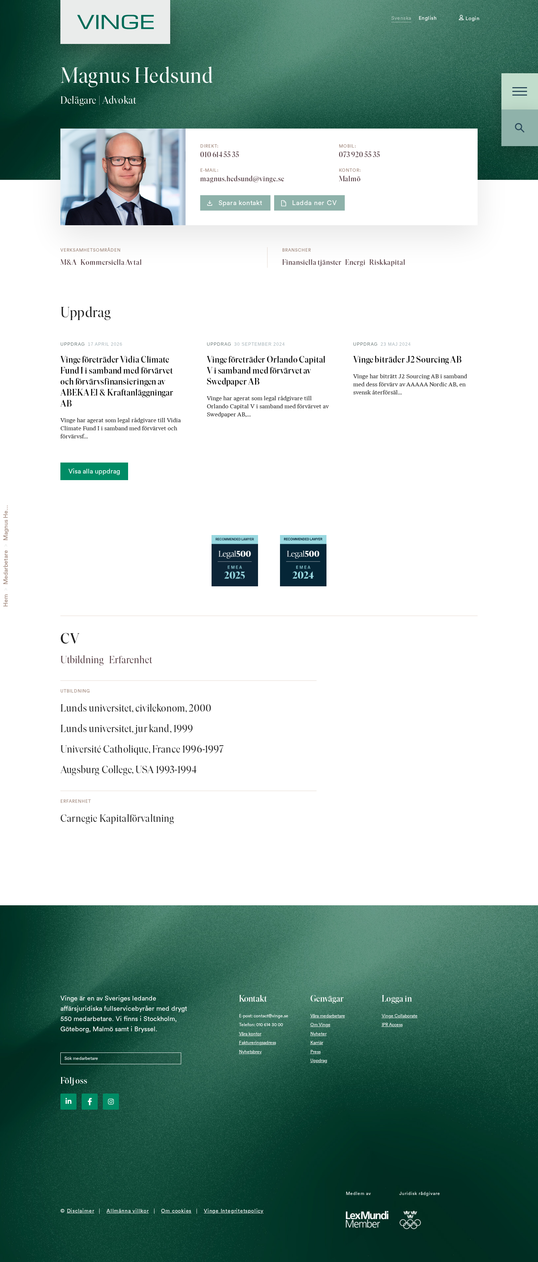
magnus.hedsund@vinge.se (242, 178)
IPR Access (392, 1024)
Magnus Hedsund (6, 518)
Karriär (316, 1042)
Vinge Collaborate (400, 1016)
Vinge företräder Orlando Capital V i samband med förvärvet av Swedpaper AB (266, 370)
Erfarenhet (130, 659)
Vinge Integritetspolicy (234, 1211)
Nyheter (318, 1034)
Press (315, 1052)
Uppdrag (318, 1060)
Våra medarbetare (327, 1016)
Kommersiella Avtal (111, 262)
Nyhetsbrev (250, 1052)
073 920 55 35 (359, 154)
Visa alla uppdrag (94, 471)
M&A (68, 262)
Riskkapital (387, 262)
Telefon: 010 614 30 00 (261, 1024)
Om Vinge (320, 1024)
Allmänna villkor (128, 1211)
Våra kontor (250, 1034)
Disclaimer (80, 1211)
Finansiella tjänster (311, 262)
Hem (6, 600)
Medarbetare (6, 567)
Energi (355, 262)
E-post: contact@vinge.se (263, 1016)
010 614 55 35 (219, 154)
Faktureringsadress (257, 1042)
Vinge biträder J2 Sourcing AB (407, 359)
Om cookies (176, 1211)
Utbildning (82, 659)
